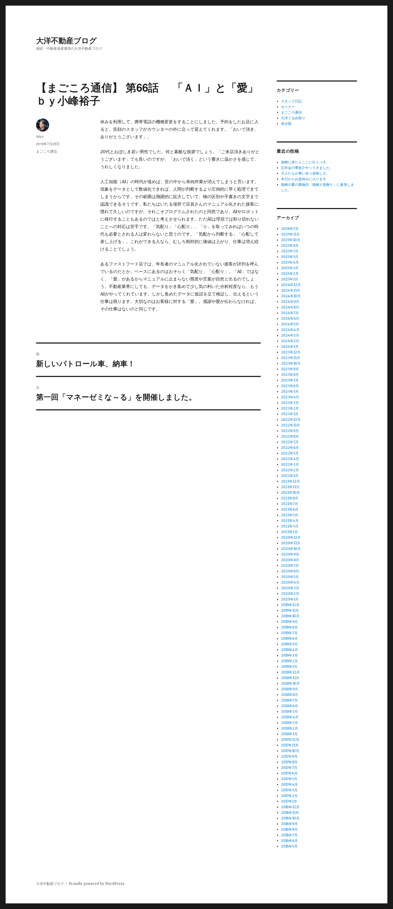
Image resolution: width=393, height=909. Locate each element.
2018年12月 (290, 672)
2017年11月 (290, 745)
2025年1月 (289, 279)
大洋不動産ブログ (66, 40)
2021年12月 (290, 481)
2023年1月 (289, 414)
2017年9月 (289, 756)
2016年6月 (289, 840)
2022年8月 (290, 436)
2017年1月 (289, 801)
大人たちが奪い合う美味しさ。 (305, 173)
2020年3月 (290, 588)
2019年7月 (289, 633)
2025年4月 (290, 262)
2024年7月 (290, 313)
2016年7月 (289, 835)
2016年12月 (290, 807)
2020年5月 (290, 577)
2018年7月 (289, 700)
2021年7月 (289, 504)
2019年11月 (290, 610)
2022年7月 (290, 442)
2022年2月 (290, 470)
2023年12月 (290, 352)
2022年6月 (290, 447)
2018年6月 (289, 706)
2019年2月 (289, 661)
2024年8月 (290, 307)
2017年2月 (289, 796)
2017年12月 (290, 739)
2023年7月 (290, 380)
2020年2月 (290, 593)
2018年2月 (289, 728)
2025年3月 (290, 268)
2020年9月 (290, 554)
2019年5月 (289, 644)
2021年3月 (289, 526)
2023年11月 (290, 358)
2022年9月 (290, 431)
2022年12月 (290, 419)
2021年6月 (289, 509)
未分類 (286, 123)
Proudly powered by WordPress (96, 883)
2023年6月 (290, 386)
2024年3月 (290, 335)
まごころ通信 (46, 151)
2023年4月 (290, 397)
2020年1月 (290, 599)
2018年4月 (289, 717)
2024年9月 (290, 301)
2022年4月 (290, 459)
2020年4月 (290, 582)
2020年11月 (290, 543)
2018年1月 (289, 734)
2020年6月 (290, 571)
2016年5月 (289, 846)
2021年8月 (289, 498)
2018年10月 (290, 683)
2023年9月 (290, 369)
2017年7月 (289, 767)
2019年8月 (289, 627)
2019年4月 (289, 650)
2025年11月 (290, 234)
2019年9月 (289, 621)
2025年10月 (290, 240)
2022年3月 (290, 464)
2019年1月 (289, 666)
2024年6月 (290, 318)
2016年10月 (290, 818)
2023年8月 (290, 374)
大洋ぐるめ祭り (293, 118)
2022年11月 (290, 425)
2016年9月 (289, 824)
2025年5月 (289, 257)
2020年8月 (290, 560)
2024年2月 (290, 341)
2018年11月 (290, 678)
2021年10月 (290, 492)
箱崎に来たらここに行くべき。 (305, 162)
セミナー (288, 107)
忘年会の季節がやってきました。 (307, 167)
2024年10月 (291, 296)
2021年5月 (289, 515)
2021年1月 (289, 532)
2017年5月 (289, 779)
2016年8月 (289, 829)
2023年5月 (290, 391)
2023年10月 (290, 363)
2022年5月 (290, 453)
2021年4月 (290, 520)
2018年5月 (289, 711)
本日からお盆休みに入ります (303, 179)
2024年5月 (290, 324)
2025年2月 (290, 273)
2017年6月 (289, 773)
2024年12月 (291, 285)
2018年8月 (289, 694)
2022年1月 (289, 475)
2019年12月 (290, 605)
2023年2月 (290, 408)
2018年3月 (289, 723)
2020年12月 (291, 537)
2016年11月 (290, 812)
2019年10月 (290, 616)
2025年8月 (290, 245)
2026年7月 (290, 228)
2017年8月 (289, 762)
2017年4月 (289, 784)
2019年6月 (289, 638)
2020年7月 (290, 565)
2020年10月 (291, 548)
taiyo (40, 136)
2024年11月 (290, 290)
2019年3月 (289, 655)
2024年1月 (290, 346)
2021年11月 (290, 487)
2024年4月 (290, 330)
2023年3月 (290, 402)
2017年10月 (290, 751)
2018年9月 (289, 689)
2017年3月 (289, 790)
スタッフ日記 (291, 101)
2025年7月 (289, 251)
